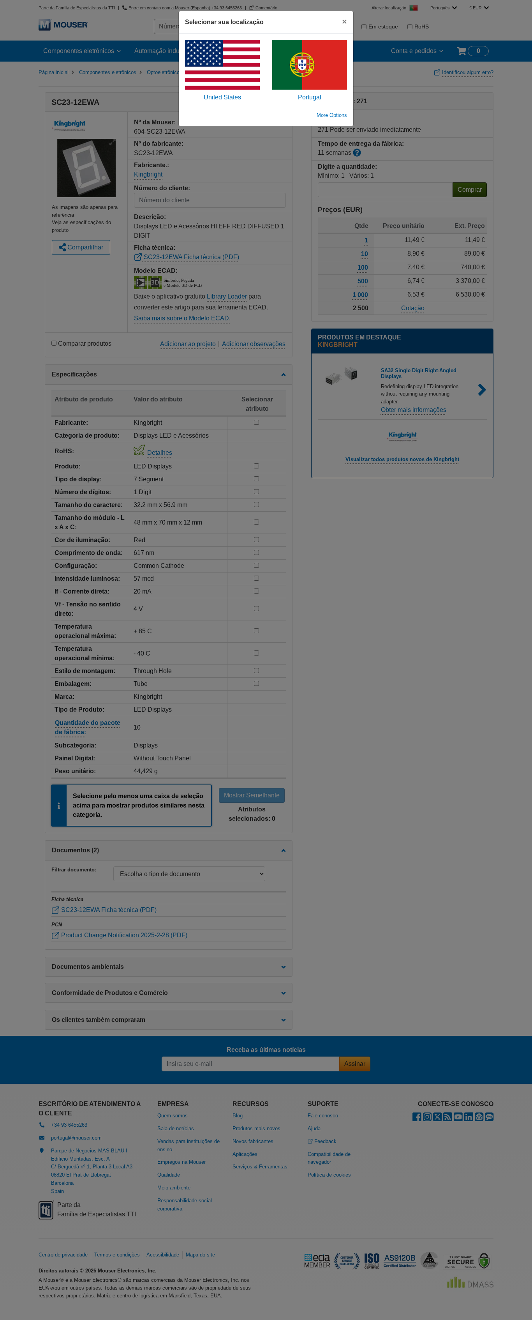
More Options (332, 115)
